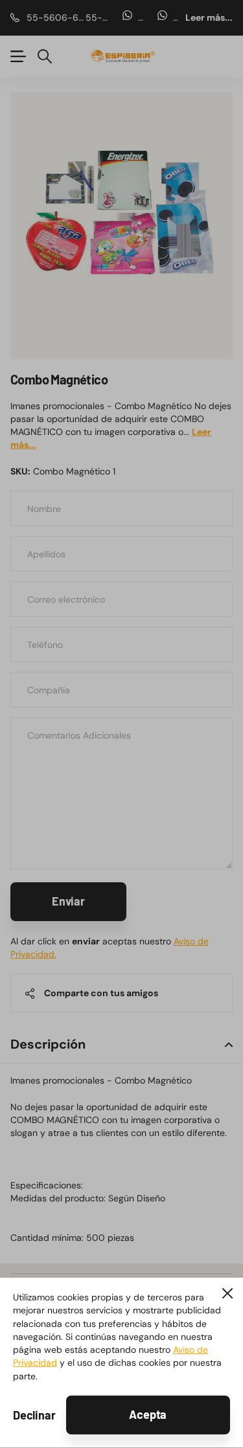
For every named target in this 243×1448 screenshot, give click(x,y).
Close (227, 1293)
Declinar (34, 1415)
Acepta (148, 1414)
